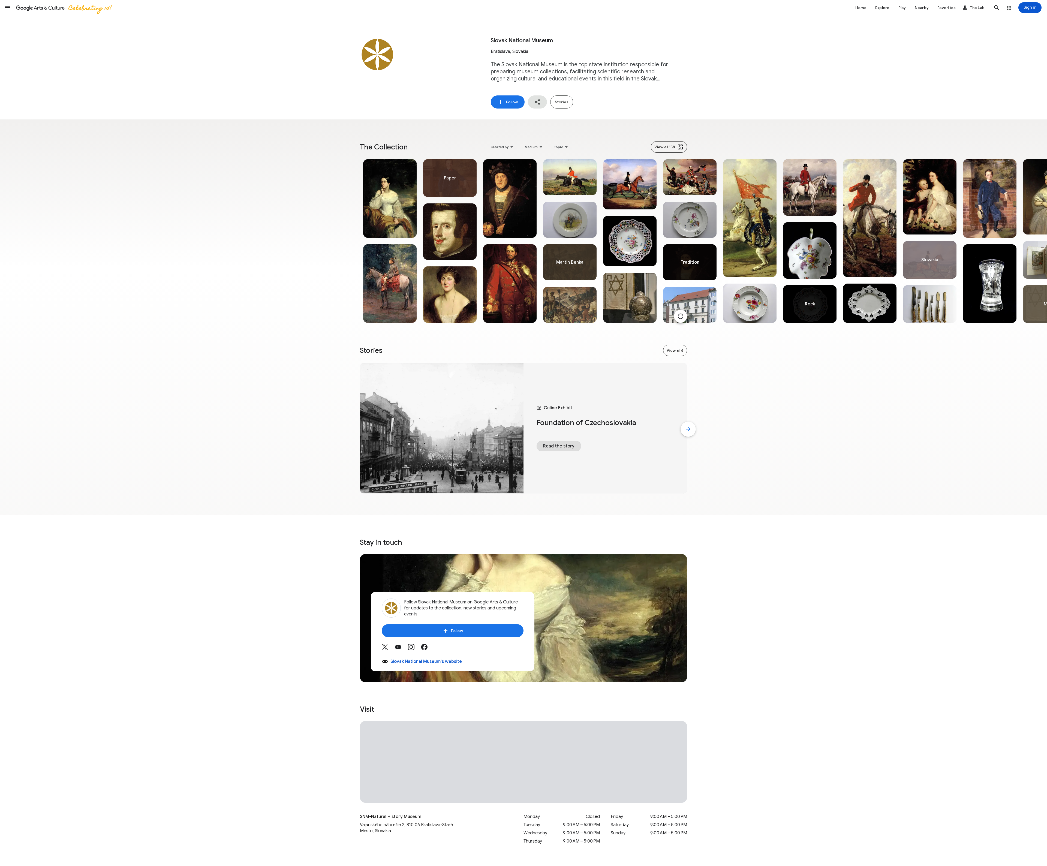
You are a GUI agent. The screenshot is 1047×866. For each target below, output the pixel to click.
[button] (7, 7)
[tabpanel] (390, 241)
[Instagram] (414, 649)
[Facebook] (427, 649)
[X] (388, 649)
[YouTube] (401, 649)
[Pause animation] (680, 316)
